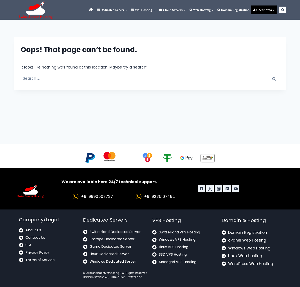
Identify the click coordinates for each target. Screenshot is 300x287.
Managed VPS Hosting (177, 261)
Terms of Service (40, 259)
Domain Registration (234, 10)
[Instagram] (218, 188)
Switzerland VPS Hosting (179, 232)
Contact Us (35, 237)
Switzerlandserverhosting (102, 273)
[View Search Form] (282, 10)
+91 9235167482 (159, 196)
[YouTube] (235, 188)
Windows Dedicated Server (113, 261)
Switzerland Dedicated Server (115, 231)
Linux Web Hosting (245, 255)
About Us (33, 230)
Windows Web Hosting (249, 248)
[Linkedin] (227, 188)
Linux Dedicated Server (109, 253)
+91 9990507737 (97, 196)
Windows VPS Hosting (177, 239)
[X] (210, 188)
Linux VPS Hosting (173, 246)
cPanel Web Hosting (247, 240)
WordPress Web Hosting (250, 263)
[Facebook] (201, 188)
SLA (28, 244)
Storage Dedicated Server (112, 239)
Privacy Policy (37, 252)
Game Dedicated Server (111, 246)
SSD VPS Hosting (173, 254)
